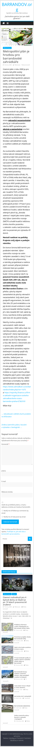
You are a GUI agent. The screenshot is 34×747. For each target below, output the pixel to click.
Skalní (14, 594)
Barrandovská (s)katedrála (22, 706)
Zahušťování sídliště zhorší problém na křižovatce (16, 415)
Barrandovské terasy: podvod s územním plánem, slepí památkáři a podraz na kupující (21, 674)
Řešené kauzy (7, 48)
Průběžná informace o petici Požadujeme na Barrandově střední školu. (22, 626)
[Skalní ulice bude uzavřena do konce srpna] (7, 646)
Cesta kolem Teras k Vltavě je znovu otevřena (22, 686)
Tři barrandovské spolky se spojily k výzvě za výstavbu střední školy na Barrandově (22, 660)
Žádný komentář (26, 65)
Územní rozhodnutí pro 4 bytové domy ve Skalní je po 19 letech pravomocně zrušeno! (15, 601)
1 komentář (27, 698)
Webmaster (18, 65)
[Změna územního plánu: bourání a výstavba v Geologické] (7, 715)
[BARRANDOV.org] (4, 23)
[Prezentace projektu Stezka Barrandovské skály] (7, 636)
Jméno (4, 471)
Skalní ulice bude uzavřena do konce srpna (22, 648)
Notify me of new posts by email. (15, 517)
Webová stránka (7, 492)
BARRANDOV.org (17, 6)
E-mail (4, 481)
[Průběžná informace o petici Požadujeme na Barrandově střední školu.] (7, 624)
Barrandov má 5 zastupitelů (22, 696)
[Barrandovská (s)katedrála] (7, 705)
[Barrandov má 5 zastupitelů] (7, 695)
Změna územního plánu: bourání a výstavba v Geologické (14, 426)
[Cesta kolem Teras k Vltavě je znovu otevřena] (7, 685)
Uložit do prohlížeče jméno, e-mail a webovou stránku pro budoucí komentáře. (16, 506)
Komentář (6, 444)
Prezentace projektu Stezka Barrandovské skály (22, 638)
